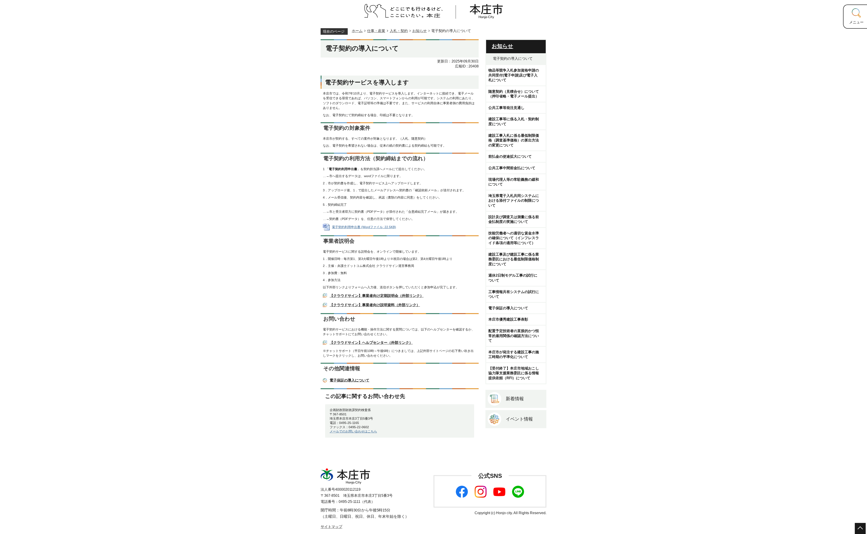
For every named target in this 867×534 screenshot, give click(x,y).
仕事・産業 (376, 31)
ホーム (357, 31)
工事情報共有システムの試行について (513, 294)
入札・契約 (399, 31)
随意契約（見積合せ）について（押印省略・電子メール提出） (513, 94)
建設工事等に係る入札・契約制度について (513, 121)
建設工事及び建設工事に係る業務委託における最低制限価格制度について (513, 259)
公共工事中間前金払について (511, 168)
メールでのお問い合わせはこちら (353, 431)
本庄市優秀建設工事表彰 (508, 319)
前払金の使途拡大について (510, 156)
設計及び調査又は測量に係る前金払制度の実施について (513, 219)
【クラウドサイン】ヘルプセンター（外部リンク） (371, 342)
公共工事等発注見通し (506, 108)
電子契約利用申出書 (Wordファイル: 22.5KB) (364, 227)
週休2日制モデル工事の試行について (512, 277)
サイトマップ (331, 527)
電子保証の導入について (349, 380)
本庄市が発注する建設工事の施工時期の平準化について (513, 354)
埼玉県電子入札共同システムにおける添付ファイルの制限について (513, 200)
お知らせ (419, 31)
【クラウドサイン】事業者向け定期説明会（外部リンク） (377, 296)
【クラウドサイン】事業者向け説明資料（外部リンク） (375, 305)
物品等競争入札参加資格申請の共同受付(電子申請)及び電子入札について (513, 75)
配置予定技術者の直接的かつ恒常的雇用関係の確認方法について (513, 335)
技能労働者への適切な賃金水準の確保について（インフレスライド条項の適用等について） (513, 238)
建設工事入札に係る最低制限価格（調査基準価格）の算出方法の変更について (513, 140)
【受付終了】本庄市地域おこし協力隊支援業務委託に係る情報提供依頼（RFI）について (513, 373)
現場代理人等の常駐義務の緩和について (513, 182)
